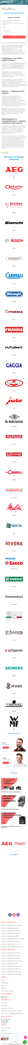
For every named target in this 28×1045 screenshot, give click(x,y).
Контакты (4, 983)
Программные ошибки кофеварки (10, 809)
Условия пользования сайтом (11, 1011)
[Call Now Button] (25, 1042)
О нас (3, 980)
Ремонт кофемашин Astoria (10, 955)
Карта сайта (5, 1036)
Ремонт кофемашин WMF (10, 936)
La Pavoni (14, 444)
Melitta (14, 515)
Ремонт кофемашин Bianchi (11, 969)
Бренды (4, 988)
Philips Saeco (14, 568)
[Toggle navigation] (26, 1)
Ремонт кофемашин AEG (9, 963)
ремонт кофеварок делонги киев (19, 1043)
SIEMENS (14, 675)
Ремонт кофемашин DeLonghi (11, 925)
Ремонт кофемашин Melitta (10, 953)
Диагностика (5, 1028)
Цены (3, 985)
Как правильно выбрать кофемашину (11, 791)
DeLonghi (14, 301)
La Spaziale (14, 462)
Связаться (6, 747)
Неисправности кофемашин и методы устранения (11, 827)
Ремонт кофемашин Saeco (10, 958)
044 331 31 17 (4, 996)
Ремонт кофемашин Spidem (10, 941)
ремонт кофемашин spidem (14, 1044)
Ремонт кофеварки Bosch (10, 928)
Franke (14, 337)
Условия (4, 1003)
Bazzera (14, 212)
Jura (14, 408)
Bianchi (14, 230)
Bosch (14, 248)
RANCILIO (14, 586)
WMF (14, 729)
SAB (14, 622)
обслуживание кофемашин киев (7, 1043)
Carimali (14, 283)
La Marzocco (14, 426)
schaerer (14, 657)
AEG (14, 177)
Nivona (14, 551)
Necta (14, 533)
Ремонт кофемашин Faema (10, 944)
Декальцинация (6, 1033)
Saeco (14, 640)
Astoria (14, 194)
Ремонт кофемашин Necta (10, 933)
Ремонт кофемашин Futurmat (11, 966)
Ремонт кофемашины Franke (11, 974)
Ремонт (3, 1031)
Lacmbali (14, 479)
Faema (14, 319)
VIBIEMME (14, 711)
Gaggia (14, 372)
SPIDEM (14, 693)
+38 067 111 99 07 (23, 3)
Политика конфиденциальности (12, 1013)
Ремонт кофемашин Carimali (11, 961)
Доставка (4, 1005)
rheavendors (14, 604)
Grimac (14, 390)
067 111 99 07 (4, 997)
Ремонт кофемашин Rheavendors (12, 939)
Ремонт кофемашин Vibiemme (11, 947)
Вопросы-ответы (7, 1008)
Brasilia (14, 266)
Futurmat (14, 355)
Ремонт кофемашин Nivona (10, 931)
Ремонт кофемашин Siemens (11, 971)
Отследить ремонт (7, 991)
